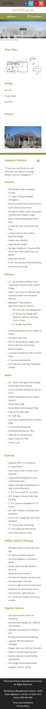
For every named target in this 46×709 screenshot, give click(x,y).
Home (2, 40)
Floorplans (36, 17)
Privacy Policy (23, 706)
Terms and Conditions (23, 703)
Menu (12, 17)
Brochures (9, 40)
